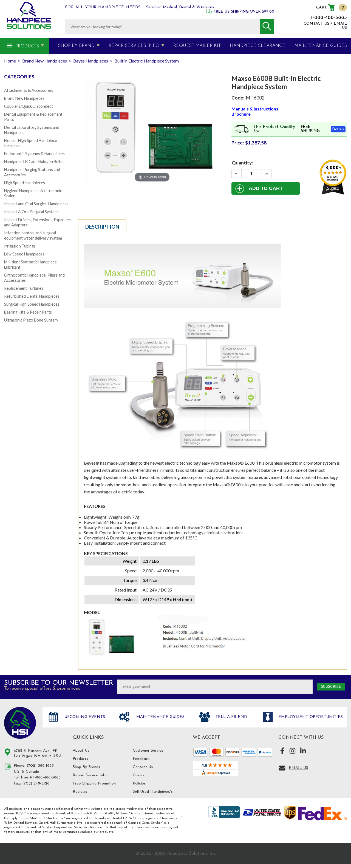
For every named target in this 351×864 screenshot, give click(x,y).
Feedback (141, 759)
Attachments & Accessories (28, 90)
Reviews (80, 792)
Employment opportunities (310, 717)
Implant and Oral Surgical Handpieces (36, 203)
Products (27, 46)
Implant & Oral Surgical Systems (32, 211)
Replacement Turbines (23, 288)
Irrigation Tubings (20, 246)
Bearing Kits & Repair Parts (28, 312)
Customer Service (148, 751)
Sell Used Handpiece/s (152, 792)
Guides (138, 775)
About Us (81, 751)
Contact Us (143, 767)
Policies (139, 783)
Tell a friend (230, 717)
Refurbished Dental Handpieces (32, 296)
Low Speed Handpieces (24, 254)
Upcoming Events (84, 717)
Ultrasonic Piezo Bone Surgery (31, 320)
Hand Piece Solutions (20, 723)
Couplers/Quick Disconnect (28, 106)
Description (102, 227)
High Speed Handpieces (24, 182)
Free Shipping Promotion (94, 783)
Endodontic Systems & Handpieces (34, 153)
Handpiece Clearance (257, 46)
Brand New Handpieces (24, 98)
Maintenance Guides (160, 717)
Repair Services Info (134, 46)
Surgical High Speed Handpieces (32, 304)
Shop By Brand (76, 46)
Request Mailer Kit (197, 46)
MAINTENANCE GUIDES (320, 46)
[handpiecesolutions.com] (29, 15)
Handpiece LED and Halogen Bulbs (33, 161)
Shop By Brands (86, 767)
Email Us (298, 768)
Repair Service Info (90, 775)
